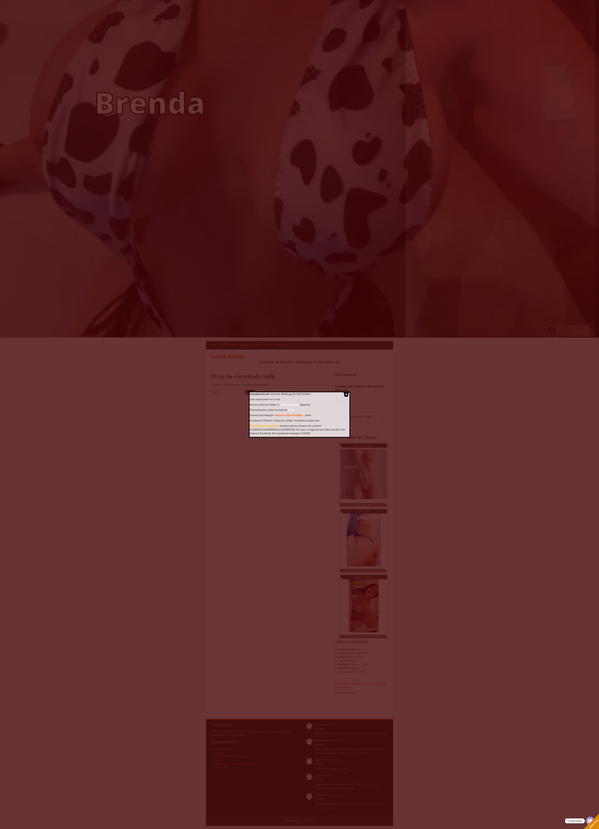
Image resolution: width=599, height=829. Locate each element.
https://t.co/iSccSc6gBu (289, 415)
